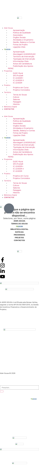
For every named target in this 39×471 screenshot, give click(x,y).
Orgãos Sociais (19, 37)
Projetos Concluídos (21, 90)
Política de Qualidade (22, 33)
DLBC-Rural (18, 73)
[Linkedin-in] (2, 271)
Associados (18, 35)
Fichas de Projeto (20, 45)
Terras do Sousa (20, 95)
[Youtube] (2, 276)
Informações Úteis (20, 61)
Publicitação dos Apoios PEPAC (20, 67)
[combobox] (19, 387)
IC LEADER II (18, 80)
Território (7, 92)
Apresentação (19, 30)
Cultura (16, 97)
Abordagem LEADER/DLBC (24, 54)
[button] (19, 111)
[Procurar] (1, 391)
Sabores (16, 99)
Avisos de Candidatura (22, 64)
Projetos (7, 85)
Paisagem (17, 102)
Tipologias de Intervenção (24, 59)
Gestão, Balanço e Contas (24, 42)
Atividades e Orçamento (23, 40)
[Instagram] (2, 265)
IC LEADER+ (18, 78)
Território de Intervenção (23, 56)
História (16, 104)
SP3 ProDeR (18, 76)
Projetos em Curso (21, 87)
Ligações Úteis (19, 47)
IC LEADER (17, 83)
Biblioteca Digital (10, 107)
